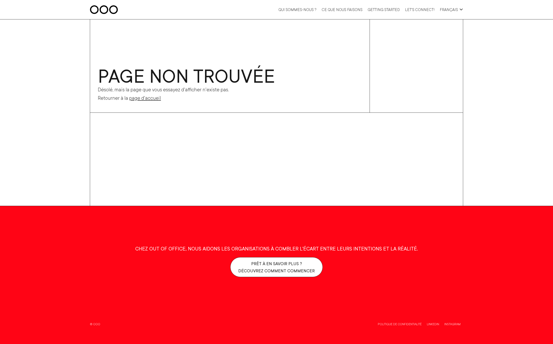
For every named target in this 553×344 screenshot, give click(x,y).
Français (449, 9)
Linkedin (433, 324)
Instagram (452, 324)
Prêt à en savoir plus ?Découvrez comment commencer (276, 267)
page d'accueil (145, 98)
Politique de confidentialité (400, 324)
